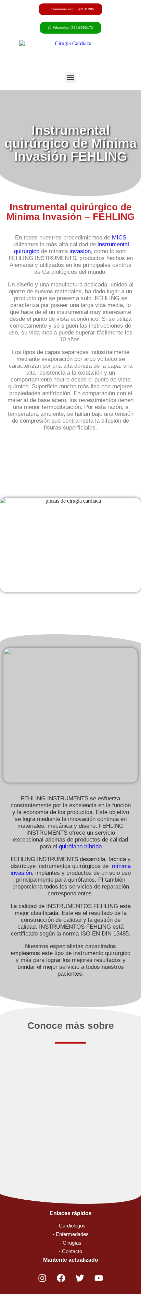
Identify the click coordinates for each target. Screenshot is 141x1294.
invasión (80, 251)
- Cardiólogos (71, 1225)
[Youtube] (98, 1278)
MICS (119, 237)
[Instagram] (42, 1278)
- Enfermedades (71, 1234)
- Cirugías (70, 1243)
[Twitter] (80, 1278)
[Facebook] (61, 1278)
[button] (70, 77)
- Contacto (70, 1251)
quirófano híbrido (80, 846)
